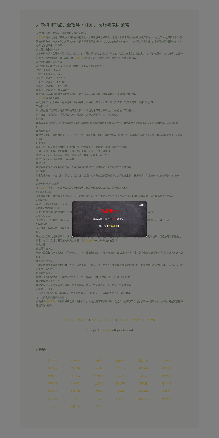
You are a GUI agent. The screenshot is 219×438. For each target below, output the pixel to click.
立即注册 (113, 226)
